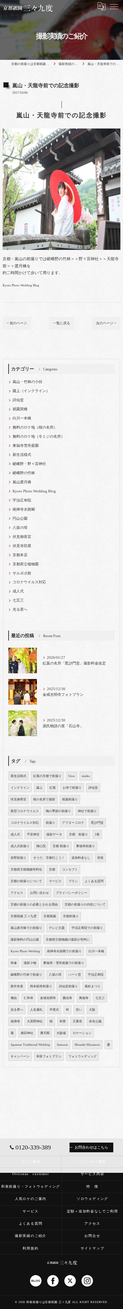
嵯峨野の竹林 (24, 473)
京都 (52, 869)
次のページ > (106, 323)
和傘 (14, 963)
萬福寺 (83, 998)
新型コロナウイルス (25, 811)
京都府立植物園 (26, 564)
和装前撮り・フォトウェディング (30, 1186)
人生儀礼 (36, 1009)
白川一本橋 (22, 418)
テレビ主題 (57, 927)
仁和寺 (28, 998)
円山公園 (20, 519)
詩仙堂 (18, 400)
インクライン (20, 787)
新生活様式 (22, 455)
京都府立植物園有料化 (26, 869)
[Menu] (114, 6)
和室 (62, 1021)
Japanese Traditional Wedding (30, 1044)
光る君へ (20, 609)
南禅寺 (15, 1021)
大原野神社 (35, 1021)
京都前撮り (71, 916)
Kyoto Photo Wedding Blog (21, 285)
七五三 (18, 600)
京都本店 (20, 555)
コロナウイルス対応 (29, 582)
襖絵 (14, 998)
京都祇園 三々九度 (24, 916)
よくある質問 (94, 881)
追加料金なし (81, 857)
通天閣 (44, 1033)
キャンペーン (20, 1056)
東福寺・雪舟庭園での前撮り (63, 963)
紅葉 (52, 787)
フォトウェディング (82, 1056)
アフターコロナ (73, 822)
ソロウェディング (92, 1199)
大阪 (92, 1009)
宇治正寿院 (22, 500)
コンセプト (70, 869)
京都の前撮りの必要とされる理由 (34, 904)
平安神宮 (33, 834)
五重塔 (77, 1021)
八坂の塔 (20, 528)
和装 (100, 857)
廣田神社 (27, 1033)
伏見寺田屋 (22, 546)
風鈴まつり (92, 986)
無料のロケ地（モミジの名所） (39, 437)
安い (79, 1009)
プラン (73, 881)
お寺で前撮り (72, 787)
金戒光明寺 (48, 998)
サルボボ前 (22, 573)
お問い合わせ (39, 892)
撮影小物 (30, 963)
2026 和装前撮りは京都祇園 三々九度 (45, 1302)
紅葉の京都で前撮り (47, 776)
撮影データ (54, 834)
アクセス (17, 892)
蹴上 (39, 787)
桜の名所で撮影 (44, 799)
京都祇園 (49, 916)
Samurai (62, 1044)
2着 (97, 834)
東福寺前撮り (85, 846)
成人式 (18, 591)
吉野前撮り (18, 857)
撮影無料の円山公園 (25, 939)
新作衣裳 (17, 986)
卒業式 (54, 1009)
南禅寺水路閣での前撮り (64, 951)
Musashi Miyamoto (87, 1044)
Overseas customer (30, 1174)
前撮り (50, 822)
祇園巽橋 (20, 409)
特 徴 (92, 1186)
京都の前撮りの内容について (85, 904)
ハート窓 (74, 974)
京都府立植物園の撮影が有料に (68, 939)
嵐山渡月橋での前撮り (26, 927)
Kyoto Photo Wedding (25, 951)
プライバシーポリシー (71, 892)
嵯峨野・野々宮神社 (29, 464)
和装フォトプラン (48, 1056)
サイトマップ (92, 1248)
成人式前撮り (20, 846)
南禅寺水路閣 (24, 509)
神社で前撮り (87, 811)
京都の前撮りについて (26, 881)
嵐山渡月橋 (22, 482)
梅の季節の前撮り (58, 811)
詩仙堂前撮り (68, 986)
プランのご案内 (92, 1162)
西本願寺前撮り (41, 986)
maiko (86, 776)
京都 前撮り (78, 834)
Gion (71, 776)
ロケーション (82, 1033)
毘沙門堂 (97, 822)
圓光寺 (67, 998)
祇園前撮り (70, 799)
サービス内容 (92, 1174)
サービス (55, 881)
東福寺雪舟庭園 (26, 446)
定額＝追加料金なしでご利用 (92, 1211)
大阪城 (61, 1033)
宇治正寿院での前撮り (87, 927)
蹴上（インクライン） (31, 391)
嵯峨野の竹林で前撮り (26, 974)
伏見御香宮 (22, 537)
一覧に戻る (61, 323)
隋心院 (41, 846)
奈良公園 (95, 1021)
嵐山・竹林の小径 (27, 382)
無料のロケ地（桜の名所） (35, 427)
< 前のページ (17, 323)
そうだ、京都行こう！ (49, 857)
